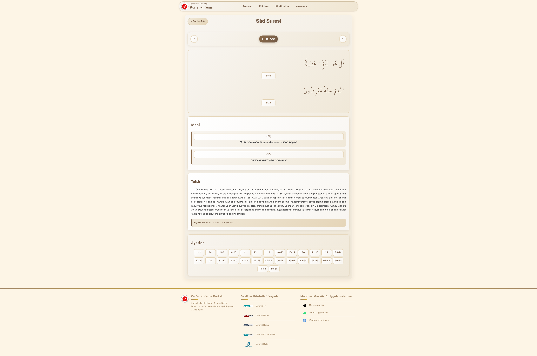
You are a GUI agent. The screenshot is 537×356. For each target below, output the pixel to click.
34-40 (233, 261)
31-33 (222, 261)
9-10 (233, 252)
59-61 (291, 261)
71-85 (262, 269)
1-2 (199, 252)
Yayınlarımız (301, 6)
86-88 (274, 269)
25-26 (338, 252)
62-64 (303, 261)
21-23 (315, 252)
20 (303, 252)
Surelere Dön (198, 21)
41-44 (245, 261)
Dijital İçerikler (282, 6)
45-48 (257, 261)
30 (210, 261)
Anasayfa (247, 6)
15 (268, 252)
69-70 (338, 261)
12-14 (257, 252)
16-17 (280, 252)
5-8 (222, 252)
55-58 (280, 261)
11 (245, 252)
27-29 (199, 261)
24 (326, 252)
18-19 (291, 252)
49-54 (268, 261)
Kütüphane (263, 6)
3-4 (210, 252)
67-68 (326, 261)
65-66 (315, 261)
